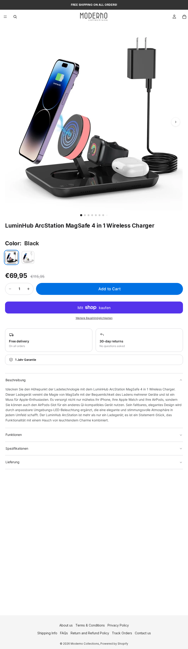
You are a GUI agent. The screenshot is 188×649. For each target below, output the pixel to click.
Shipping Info (47, 633)
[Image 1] (81, 215)
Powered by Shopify (114, 643)
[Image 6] (99, 215)
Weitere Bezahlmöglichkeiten (94, 318)
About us (66, 625)
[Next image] (175, 122)
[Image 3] (88, 215)
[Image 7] (103, 215)
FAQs (64, 633)
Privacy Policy (118, 625)
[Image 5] (96, 215)
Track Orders (122, 633)
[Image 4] (92, 215)
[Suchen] (15, 17)
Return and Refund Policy (90, 633)
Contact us (143, 633)
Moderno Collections (85, 643)
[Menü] (5, 16)
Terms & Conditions (90, 625)
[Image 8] (106, 215)
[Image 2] (85, 215)
